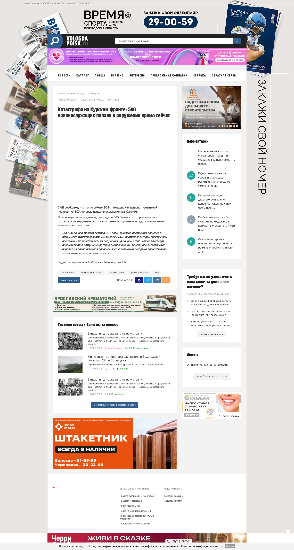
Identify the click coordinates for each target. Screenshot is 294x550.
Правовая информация (131, 501)
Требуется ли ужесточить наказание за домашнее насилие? (209, 282)
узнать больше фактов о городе (211, 376)
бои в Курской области (92, 272)
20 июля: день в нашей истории (207, 365)
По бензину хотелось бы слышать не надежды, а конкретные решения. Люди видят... (216, 223)
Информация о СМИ (130, 506)
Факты (192, 355)
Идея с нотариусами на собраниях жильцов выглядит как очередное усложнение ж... (214, 179)
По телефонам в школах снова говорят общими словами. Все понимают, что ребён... (216, 157)
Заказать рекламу (173, 501)
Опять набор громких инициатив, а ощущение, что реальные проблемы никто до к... (216, 245)
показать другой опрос (211, 334)
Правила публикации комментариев (137, 496)
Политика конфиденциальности (135, 511)
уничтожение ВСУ (139, 272)
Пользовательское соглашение (135, 524)
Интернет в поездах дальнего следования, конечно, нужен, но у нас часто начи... (214, 202)
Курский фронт (117, 272)
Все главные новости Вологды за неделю (115, 405)
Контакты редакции (173, 496)
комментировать (69, 280)
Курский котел (67, 272)
